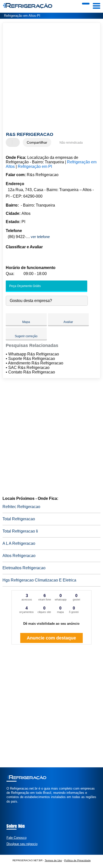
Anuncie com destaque (51, 637)
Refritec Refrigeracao (21, 507)
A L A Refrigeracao (18, 543)
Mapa (26, 322)
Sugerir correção (26, 336)
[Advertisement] (51, 77)
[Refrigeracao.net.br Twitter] (10, 806)
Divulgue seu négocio (22, 844)
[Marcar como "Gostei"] (10, 142)
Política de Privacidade (77, 860)
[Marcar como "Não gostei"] (16, 142)
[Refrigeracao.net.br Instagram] (12, 806)
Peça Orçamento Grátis (24, 286)
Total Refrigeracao (18, 519)
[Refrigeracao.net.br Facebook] (7, 806)
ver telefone (40, 237)
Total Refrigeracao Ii (20, 531)
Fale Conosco (16, 838)
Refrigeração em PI (35, 166)
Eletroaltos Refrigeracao (24, 568)
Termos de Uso (53, 860)
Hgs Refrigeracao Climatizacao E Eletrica (39, 580)
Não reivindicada (71, 142)
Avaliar (68, 322)
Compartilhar (37, 142)
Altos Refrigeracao (19, 556)
